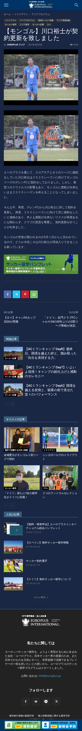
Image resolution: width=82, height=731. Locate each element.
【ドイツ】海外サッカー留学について (48, 579)
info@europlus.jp (50, 676)
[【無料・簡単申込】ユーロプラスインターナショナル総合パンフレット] (13, 528)
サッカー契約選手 (36, 560)
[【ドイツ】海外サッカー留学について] (13, 583)
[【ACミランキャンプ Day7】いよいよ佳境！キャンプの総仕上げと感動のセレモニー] (13, 371)
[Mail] (36, 701)
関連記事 (11, 339)
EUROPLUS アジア (16, 44)
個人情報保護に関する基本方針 (54, 715)
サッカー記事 (38, 24)
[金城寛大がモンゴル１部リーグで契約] (22, 439)
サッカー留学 (10, 24)
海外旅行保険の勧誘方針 (21, 715)
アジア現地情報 (63, 20)
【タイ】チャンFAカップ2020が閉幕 (20, 319)
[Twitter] (16, 294)
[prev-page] (6, 404)
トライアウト (21, 14)
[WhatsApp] (34, 294)
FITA (46, 488)
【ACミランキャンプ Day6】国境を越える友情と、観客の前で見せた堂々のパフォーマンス (50, 390)
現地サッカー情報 (45, 20)
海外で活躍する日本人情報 (16, 450)
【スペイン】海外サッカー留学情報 (47, 542)
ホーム (7, 14)
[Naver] (46, 701)
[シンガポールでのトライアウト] (60, 439)
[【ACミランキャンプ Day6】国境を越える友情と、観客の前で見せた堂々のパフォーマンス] (13, 390)
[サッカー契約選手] (13, 565)
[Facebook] (7, 294)
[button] (6, 5)
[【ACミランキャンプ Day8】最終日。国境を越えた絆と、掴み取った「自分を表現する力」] (13, 353)
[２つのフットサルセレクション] (60, 477)
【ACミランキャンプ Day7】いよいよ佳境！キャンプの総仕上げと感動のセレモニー (51, 371)
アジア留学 (24, 24)
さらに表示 (39, 597)
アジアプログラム (41, 14)
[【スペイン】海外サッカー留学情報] (13, 547)
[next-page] (12, 404)
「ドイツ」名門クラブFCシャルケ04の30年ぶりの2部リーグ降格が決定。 (60, 321)
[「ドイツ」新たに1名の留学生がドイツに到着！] (22, 477)
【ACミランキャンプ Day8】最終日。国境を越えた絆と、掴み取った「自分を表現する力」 (51, 353)
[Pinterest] (25, 294)
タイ (49, 24)
